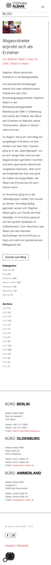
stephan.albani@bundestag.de (26, 431)
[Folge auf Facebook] (7, 535)
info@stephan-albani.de (23, 465)
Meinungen (8, 290)
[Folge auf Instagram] (13, 535)
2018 (5, 341)
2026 (5, 308)
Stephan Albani (17, 59)
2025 (5, 312)
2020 (5, 333)
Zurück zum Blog (15, 257)
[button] (5, 560)
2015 (5, 354)
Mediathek (7, 278)
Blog (5, 274)
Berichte (6, 295)
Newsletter (7, 286)
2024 (5, 316)
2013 (5, 362)
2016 (5, 349)
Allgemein (7, 270)
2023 (5, 320)
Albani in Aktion (19, 63)
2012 (5, 366)
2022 (5, 325)
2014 (5, 358)
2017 (5, 345)
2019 (5, 337)
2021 (5, 329)
